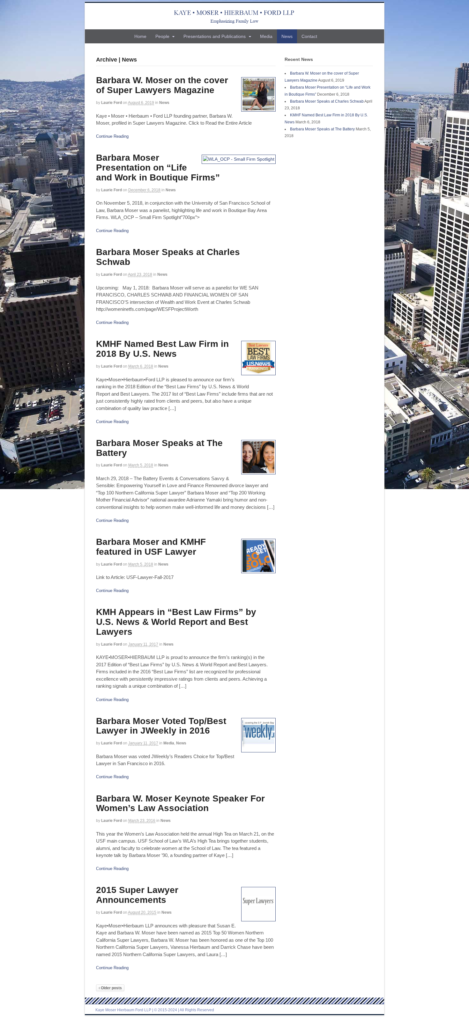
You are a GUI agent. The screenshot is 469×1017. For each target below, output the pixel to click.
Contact (309, 36)
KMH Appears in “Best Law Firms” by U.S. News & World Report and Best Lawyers (176, 622)
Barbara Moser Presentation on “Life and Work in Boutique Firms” (158, 167)
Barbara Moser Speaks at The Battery (159, 448)
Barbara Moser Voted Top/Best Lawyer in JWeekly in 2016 (161, 726)
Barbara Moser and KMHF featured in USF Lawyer (151, 547)
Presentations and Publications (214, 36)
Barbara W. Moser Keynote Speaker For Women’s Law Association (180, 803)
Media (266, 36)
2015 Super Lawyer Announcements (137, 895)
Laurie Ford (111, 102)
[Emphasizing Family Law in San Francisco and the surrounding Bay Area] (235, 16)
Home (140, 36)
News (287, 36)
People (162, 36)
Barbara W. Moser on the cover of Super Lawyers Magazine (162, 85)
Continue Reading (112, 136)
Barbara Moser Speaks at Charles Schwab (168, 257)
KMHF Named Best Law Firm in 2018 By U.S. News (162, 349)
